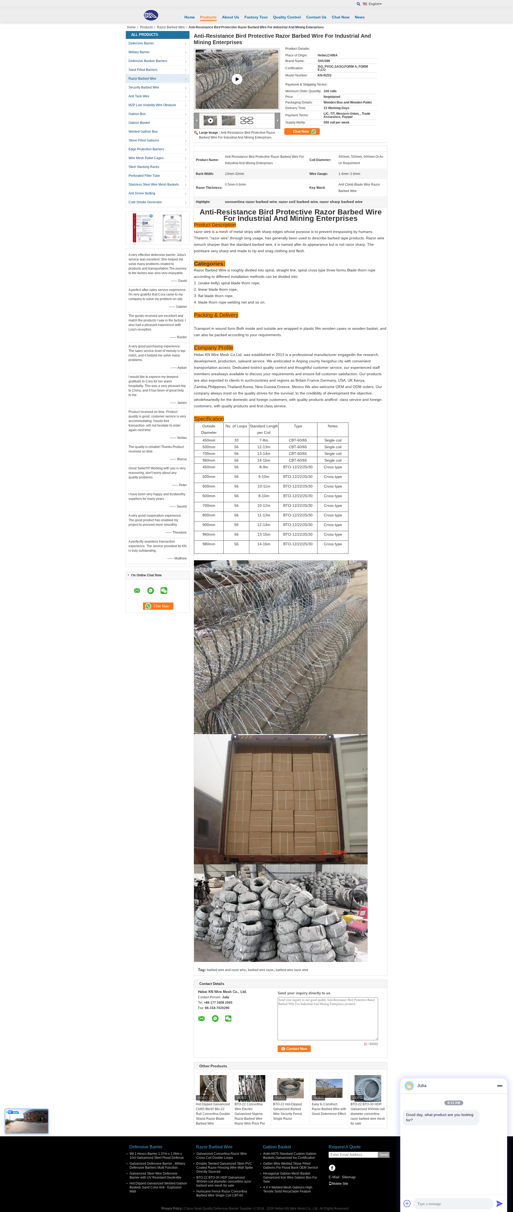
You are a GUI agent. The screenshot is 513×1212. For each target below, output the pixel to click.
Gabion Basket (139, 123)
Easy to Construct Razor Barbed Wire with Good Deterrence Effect (329, 1109)
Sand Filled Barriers (143, 70)
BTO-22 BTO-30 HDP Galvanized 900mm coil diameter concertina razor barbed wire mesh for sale (368, 1113)
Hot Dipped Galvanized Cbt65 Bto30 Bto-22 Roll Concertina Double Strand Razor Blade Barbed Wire (213, 1113)
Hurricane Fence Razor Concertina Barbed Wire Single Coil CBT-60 (221, 1193)
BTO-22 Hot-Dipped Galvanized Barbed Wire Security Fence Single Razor (287, 1111)
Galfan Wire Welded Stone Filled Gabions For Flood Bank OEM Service (290, 1165)
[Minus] (499, 1086)
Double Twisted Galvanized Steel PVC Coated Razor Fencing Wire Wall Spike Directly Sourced (224, 1167)
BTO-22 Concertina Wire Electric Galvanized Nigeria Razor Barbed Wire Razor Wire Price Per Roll (250, 1116)
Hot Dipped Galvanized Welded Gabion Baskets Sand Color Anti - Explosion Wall (158, 1187)
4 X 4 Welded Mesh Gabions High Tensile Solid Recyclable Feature (287, 1189)
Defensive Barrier (141, 43)
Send (384, 1155)
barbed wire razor (261, 970)
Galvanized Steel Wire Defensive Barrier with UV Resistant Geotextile (155, 1175)
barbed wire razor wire (292, 970)
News (360, 17)
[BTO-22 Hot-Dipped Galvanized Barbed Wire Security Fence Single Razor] (290, 1088)
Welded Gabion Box (143, 131)
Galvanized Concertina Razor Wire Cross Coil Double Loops (221, 1156)
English (374, 4)
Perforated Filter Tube (144, 176)
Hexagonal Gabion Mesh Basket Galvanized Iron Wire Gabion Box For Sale (290, 1177)
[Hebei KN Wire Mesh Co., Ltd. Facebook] (332, 1168)
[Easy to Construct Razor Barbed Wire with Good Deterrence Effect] (329, 1088)
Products (208, 17)
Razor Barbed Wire (171, 27)
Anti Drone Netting (142, 193)
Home (189, 17)
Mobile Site (340, 1184)
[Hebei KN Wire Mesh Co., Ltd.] (151, 15)
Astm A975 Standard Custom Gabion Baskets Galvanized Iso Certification (289, 1156)
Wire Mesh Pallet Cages (146, 158)
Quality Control (287, 17)
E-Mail (334, 1177)
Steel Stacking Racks (144, 167)
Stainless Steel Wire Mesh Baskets (154, 184)
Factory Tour (256, 17)
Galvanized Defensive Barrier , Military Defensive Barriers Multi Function (157, 1165)
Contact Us (316, 17)
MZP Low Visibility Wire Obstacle (152, 105)
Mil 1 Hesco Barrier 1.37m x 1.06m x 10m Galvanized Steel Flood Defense (157, 1156)
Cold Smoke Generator (145, 202)
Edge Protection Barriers (146, 149)
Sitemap (349, 1177)
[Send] (499, 1203)
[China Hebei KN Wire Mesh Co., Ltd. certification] (143, 227)
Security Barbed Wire (144, 87)
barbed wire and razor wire (226, 970)
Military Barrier (139, 52)
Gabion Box (137, 114)
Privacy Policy (171, 1208)
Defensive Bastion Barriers (148, 61)
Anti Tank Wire (139, 96)
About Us (230, 17)
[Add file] (407, 1203)
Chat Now (340, 17)
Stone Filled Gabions (144, 140)
